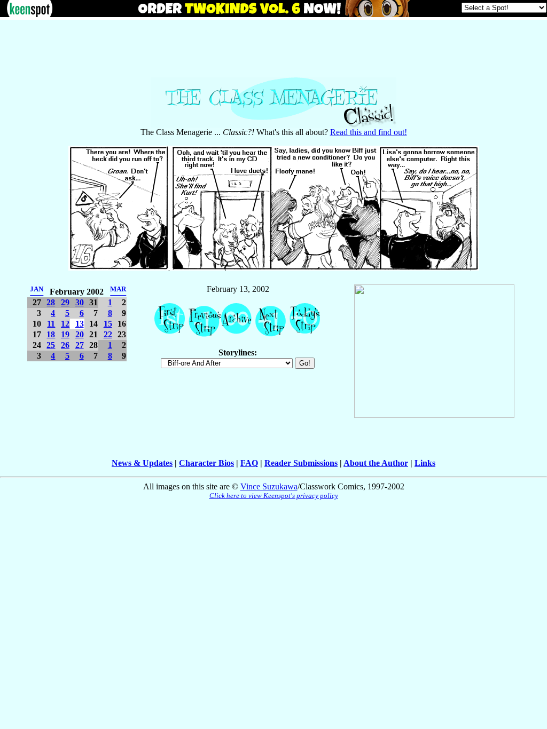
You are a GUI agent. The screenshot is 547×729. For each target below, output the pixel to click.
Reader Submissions (301, 462)
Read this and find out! (368, 132)
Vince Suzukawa (269, 486)
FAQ (249, 462)
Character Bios (206, 462)
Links (425, 462)
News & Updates (142, 462)
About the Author (375, 462)
